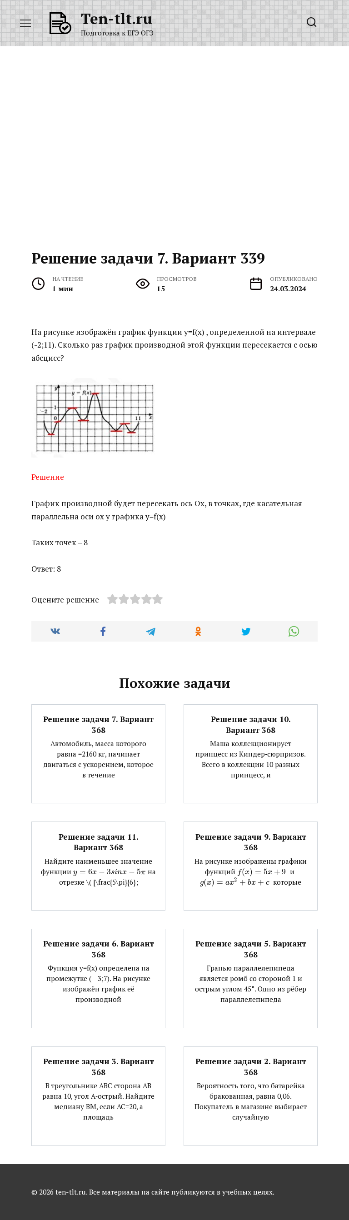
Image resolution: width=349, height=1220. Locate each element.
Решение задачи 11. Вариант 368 (99, 841)
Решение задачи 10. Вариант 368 (251, 724)
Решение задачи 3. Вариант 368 (98, 1066)
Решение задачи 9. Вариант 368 (250, 841)
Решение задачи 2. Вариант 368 (250, 1066)
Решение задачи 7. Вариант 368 (98, 724)
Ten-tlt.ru (116, 18)
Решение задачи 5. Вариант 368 (250, 949)
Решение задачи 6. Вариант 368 (98, 949)
